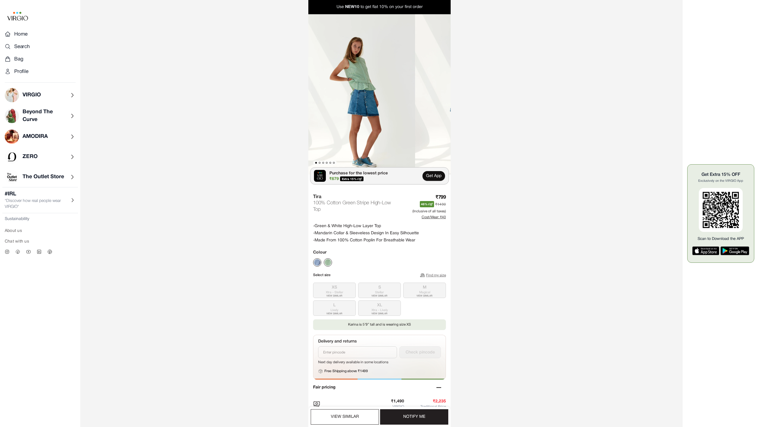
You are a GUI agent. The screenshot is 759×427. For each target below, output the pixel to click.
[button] (361, 94)
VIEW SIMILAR (345, 417)
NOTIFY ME (414, 417)
